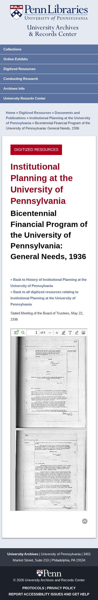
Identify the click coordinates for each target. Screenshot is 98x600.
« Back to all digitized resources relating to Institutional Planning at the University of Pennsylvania (44, 298)
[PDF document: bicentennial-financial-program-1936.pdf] (49, 420)
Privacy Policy (61, 588)
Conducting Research (20, 79)
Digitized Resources (19, 69)
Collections (12, 49)
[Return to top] (85, 522)
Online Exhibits (15, 59)
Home (10, 113)
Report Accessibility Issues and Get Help (49, 594)
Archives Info (14, 88)
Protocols (33, 588)
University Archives (22, 554)
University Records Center (24, 98)
